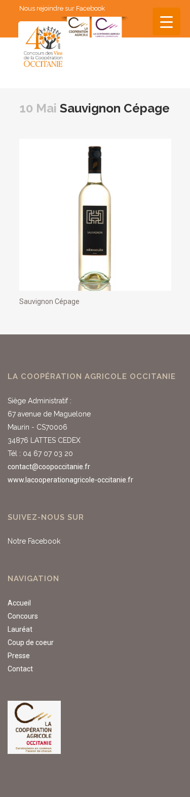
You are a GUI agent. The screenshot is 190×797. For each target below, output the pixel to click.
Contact (20, 669)
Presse (19, 656)
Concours (23, 616)
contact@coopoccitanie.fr (49, 467)
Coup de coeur (31, 642)
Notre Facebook (34, 541)
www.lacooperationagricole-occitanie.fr (70, 480)
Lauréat (20, 629)
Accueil (19, 603)
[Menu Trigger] (166, 21)
